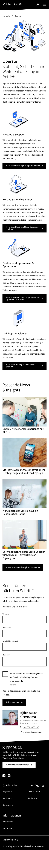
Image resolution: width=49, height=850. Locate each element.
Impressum (7, 828)
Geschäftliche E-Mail (10, 641)
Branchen (6, 805)
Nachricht (6, 655)
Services (6, 798)
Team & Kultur (34, 791)
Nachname (6, 628)
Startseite (6, 16)
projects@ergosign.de (32, 732)
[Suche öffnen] (37, 4)
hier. (7, 694)
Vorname (6, 614)
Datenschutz (7, 821)
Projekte (6, 791)
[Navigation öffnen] (44, 4)
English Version (9, 839)
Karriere (31, 798)
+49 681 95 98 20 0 (31, 727)
